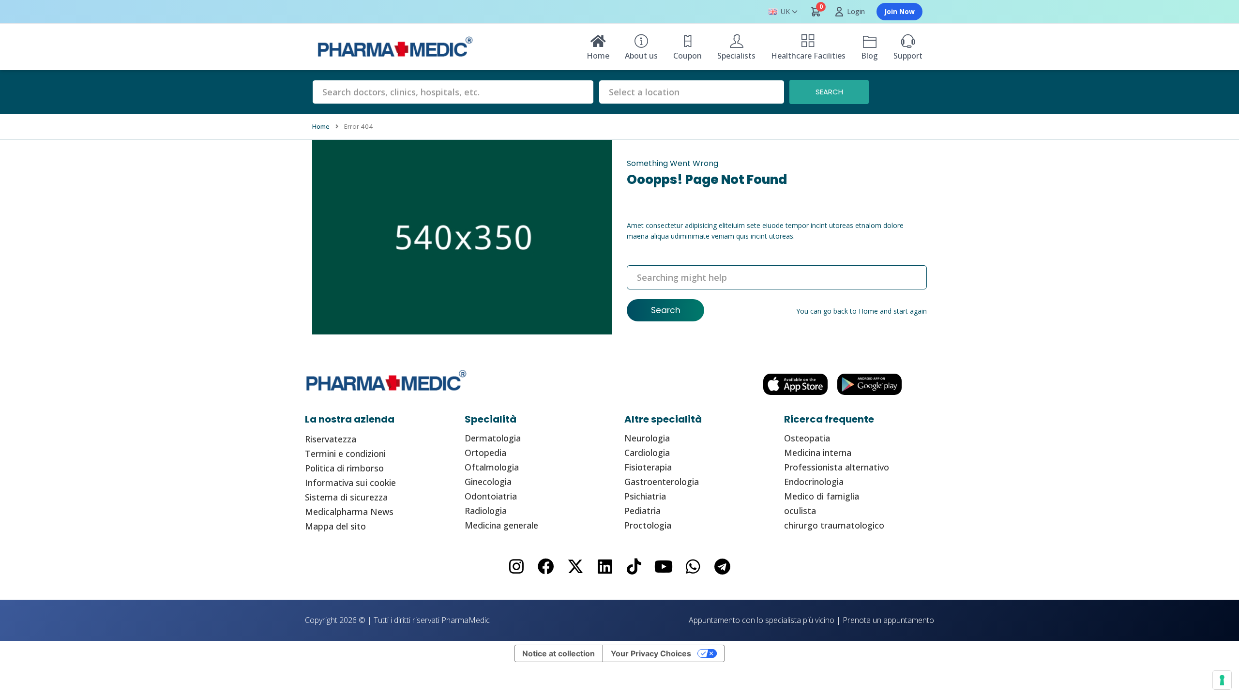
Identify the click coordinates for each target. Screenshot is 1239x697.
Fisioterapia (648, 467)
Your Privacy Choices (651, 653)
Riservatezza (330, 439)
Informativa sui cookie (350, 482)
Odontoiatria (491, 496)
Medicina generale (501, 525)
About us (641, 56)
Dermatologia (493, 438)
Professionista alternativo (836, 467)
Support (907, 56)
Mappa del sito (335, 526)
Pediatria (642, 510)
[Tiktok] (634, 566)
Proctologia (647, 525)
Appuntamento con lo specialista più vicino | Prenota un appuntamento (811, 620)
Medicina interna (817, 452)
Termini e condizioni (345, 453)
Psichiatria (645, 496)
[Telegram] (722, 566)
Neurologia (647, 438)
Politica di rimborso (344, 468)
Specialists (736, 56)
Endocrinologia (814, 481)
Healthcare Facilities (808, 56)
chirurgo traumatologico (834, 525)
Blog (869, 56)
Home (598, 56)
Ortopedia (485, 452)
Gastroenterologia (661, 481)
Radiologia (486, 510)
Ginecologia (488, 481)
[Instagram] (517, 566)
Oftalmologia (492, 467)
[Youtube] (664, 566)
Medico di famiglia (821, 496)
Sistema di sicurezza (346, 497)
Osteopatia (807, 438)
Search (665, 310)
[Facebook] (546, 566)
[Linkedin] (605, 566)
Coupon (687, 56)
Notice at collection (558, 653)
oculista (800, 510)
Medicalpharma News (349, 511)
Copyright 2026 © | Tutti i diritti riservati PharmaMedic (397, 620)
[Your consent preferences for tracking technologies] (1222, 680)
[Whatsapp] (693, 566)
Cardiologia (647, 452)
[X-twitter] (575, 566)
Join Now (899, 11)
